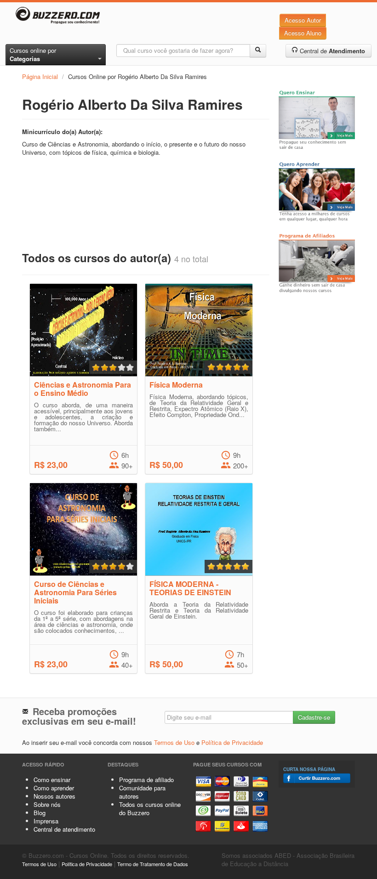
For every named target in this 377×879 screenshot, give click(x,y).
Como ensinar (52, 779)
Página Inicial (40, 76)
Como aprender (54, 787)
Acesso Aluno (302, 32)
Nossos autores (54, 796)
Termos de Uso (174, 742)
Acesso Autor (303, 20)
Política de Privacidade (232, 742)
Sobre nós (47, 804)
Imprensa (46, 821)
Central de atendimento (64, 829)
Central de (331, 50)
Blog (40, 812)
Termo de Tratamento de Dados (152, 864)
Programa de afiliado (146, 779)
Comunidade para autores (142, 791)
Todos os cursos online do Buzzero (150, 808)
